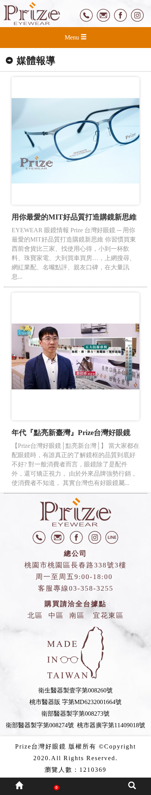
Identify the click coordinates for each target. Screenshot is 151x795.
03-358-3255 (91, 588)
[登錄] (94, 786)
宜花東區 (108, 615)
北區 (35, 615)
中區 (56, 615)
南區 (77, 615)
